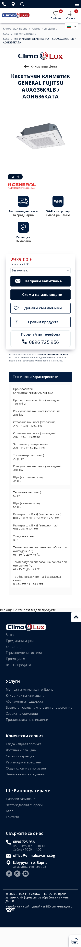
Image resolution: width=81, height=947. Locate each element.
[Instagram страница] (17, 874)
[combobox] (40, 270)
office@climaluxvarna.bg (34, 855)
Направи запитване (20, 799)
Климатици (14, 647)
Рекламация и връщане (23, 762)
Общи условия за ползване (26, 768)
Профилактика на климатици (27, 719)
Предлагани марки (20, 641)
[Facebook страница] (9, 874)
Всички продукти (18, 665)
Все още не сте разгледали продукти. (28, 610)
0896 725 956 (24, 842)
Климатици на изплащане (25, 695)
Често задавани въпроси (24, 805)
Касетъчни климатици (18, 33)
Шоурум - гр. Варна (30, 862)
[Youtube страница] (25, 874)
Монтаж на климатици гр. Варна (29, 689)
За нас (10, 635)
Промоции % (15, 659)
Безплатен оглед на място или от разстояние (39, 707)
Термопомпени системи (24, 653)
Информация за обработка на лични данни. (38, 899)
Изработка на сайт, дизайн (24, 906)
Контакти (12, 817)
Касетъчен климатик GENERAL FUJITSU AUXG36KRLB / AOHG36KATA (39, 40)
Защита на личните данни (25, 774)
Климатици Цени (43, 28)
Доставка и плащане (21, 750)
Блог (9, 811)
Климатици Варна (15, 28)
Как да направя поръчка (23, 744)
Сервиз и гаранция (20, 756)
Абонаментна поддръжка (24, 701)
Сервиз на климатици (22, 713)
